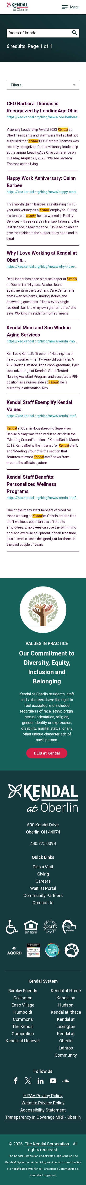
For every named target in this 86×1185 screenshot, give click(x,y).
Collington (22, 997)
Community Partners (43, 895)
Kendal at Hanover (23, 1040)
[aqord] (14, 952)
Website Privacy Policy (43, 1102)
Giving (43, 873)
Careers (43, 881)
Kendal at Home (66, 990)
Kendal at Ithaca (66, 1012)
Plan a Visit (43, 866)
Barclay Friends (22, 990)
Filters (16, 85)
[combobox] (38, 33)
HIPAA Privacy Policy (43, 1095)
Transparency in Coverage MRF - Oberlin (43, 1117)
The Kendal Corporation (47, 1143)
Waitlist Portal (43, 888)
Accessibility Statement (43, 1109)
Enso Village (22, 1004)
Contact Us (43, 902)
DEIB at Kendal (47, 753)
